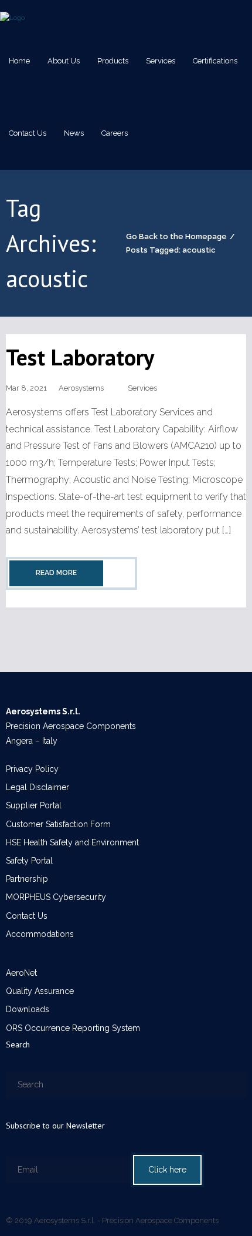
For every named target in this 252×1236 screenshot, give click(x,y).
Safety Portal (29, 860)
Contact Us (26, 916)
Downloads (27, 1009)
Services (142, 388)
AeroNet (21, 973)
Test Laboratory (80, 356)
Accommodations (40, 934)
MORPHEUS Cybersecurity (56, 897)
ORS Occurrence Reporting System (73, 1028)
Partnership (27, 879)
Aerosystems (81, 388)
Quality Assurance (40, 991)
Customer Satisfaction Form (58, 824)
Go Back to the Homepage (176, 236)
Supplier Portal (34, 805)
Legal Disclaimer (37, 787)
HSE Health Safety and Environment (72, 842)
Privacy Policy (32, 769)
